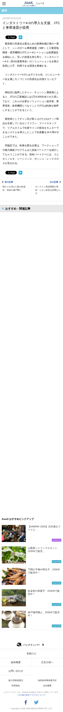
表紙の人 (31, 653)
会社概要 (47, 685)
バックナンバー (31, 644)
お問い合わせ (15, 670)
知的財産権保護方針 (47, 680)
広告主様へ (47, 662)
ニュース (40, 3)
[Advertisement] (31, 362)
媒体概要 (16, 662)
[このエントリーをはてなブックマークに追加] (20, 37)
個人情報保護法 (15, 680)
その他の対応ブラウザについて (31, 695)
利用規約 (16, 685)
